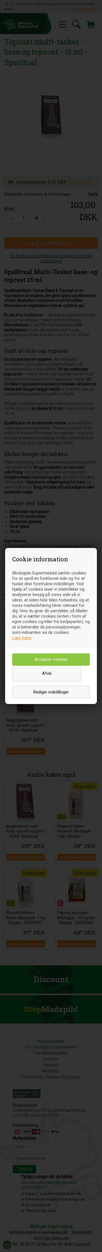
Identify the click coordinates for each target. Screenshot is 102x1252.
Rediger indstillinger (51, 692)
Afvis (47, 673)
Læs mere (21, 637)
